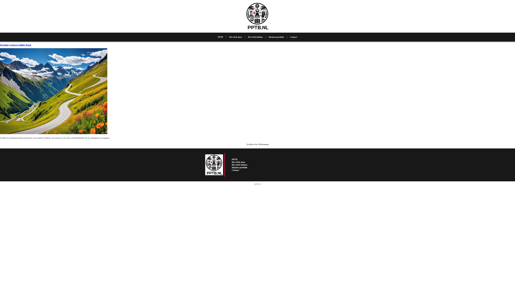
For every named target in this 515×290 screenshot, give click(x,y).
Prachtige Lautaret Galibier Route (15, 45)
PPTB (220, 37)
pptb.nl (257, 184)
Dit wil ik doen (235, 37)
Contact (293, 37)
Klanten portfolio (276, 37)
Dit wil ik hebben (255, 37)
